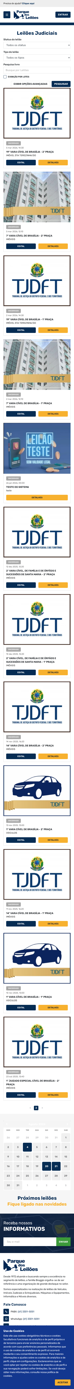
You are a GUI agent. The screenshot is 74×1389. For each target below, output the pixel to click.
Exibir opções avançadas (30, 83)
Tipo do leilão (11, 52)
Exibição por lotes (18, 77)
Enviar (63, 1241)
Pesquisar (61, 83)
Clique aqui (28, 3)
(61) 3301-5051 (26, 1311)
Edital (21, 162)
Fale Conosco (14, 1304)
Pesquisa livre (11, 64)
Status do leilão (12, 39)
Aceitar (62, 1382)
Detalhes (53, 162)
